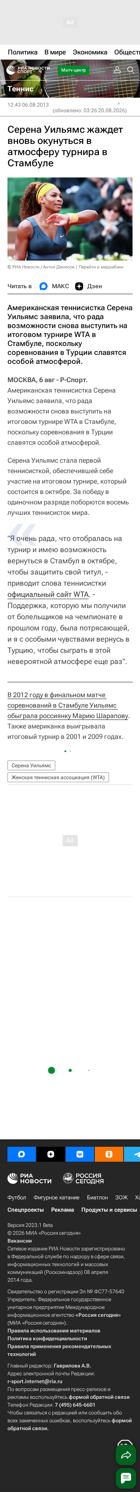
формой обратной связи (99, 1397)
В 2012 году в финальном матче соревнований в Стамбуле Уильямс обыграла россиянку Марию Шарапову (67, 705)
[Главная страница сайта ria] (8, 70)
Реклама (62, 1209)
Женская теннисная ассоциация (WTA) (58, 777)
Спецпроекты (25, 1209)
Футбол (16, 1197)
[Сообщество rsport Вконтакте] (80, 1154)
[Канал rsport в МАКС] (21, 1154)
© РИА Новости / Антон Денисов (41, 267)
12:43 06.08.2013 (28, 105)
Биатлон (97, 1197)
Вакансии (19, 1241)
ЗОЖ (121, 1197)
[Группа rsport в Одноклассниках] (109, 1154)
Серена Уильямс (31, 765)
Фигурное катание (57, 1197)
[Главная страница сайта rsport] (45, 70)
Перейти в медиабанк (101, 267)
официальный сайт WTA (47, 594)
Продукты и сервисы (109, 1209)
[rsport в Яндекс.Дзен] (51, 1154)
